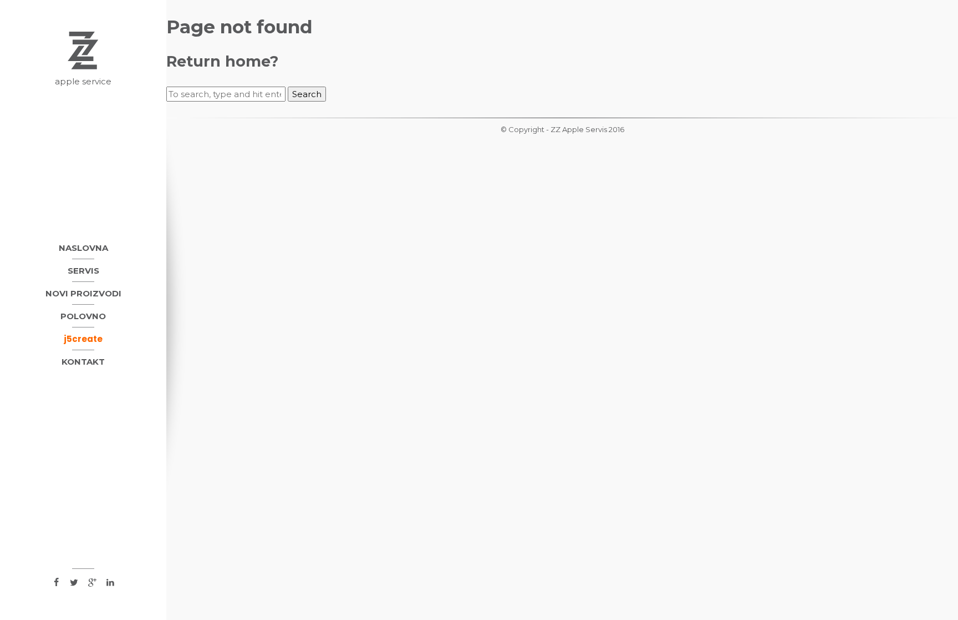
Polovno (83, 316)
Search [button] (307, 94)
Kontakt (83, 361)
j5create (83, 339)
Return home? (222, 61)
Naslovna (83, 248)
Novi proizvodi (83, 293)
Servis (83, 270)
